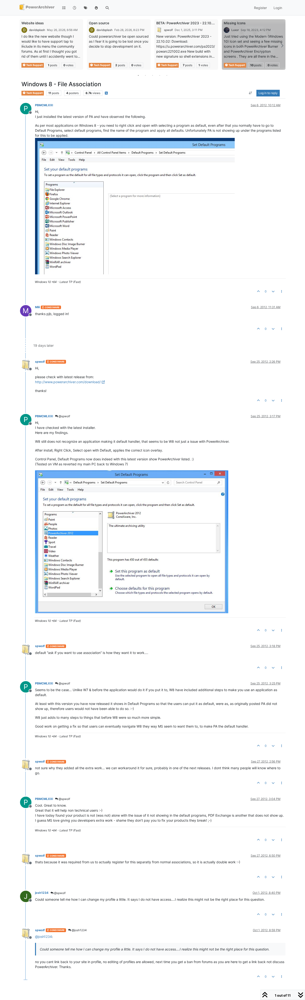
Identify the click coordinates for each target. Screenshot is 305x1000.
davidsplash (37, 30)
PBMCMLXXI (44, 105)
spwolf (168, 30)
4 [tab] (159, 75)
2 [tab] (145, 75)
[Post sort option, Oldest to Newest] (250, 93)
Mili (37, 307)
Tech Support (34, 65)
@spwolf (64, 416)
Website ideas (32, 23)
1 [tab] (138, 75)
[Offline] (27, 365)
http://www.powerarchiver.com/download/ (68, 382)
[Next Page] (281, 45)
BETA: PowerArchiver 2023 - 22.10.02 (186, 23)
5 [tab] (166, 75)
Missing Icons (235, 23)
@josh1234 (79, 930)
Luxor (235, 30)
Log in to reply (268, 93)
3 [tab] (152, 75)
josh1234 (41, 892)
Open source (99, 23)
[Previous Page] (23, 45)
